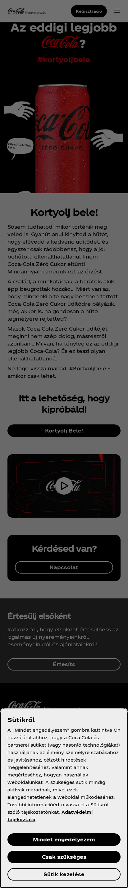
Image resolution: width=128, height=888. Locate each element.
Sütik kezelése (64, 874)
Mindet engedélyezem (64, 839)
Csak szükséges (64, 857)
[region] (64, 798)
